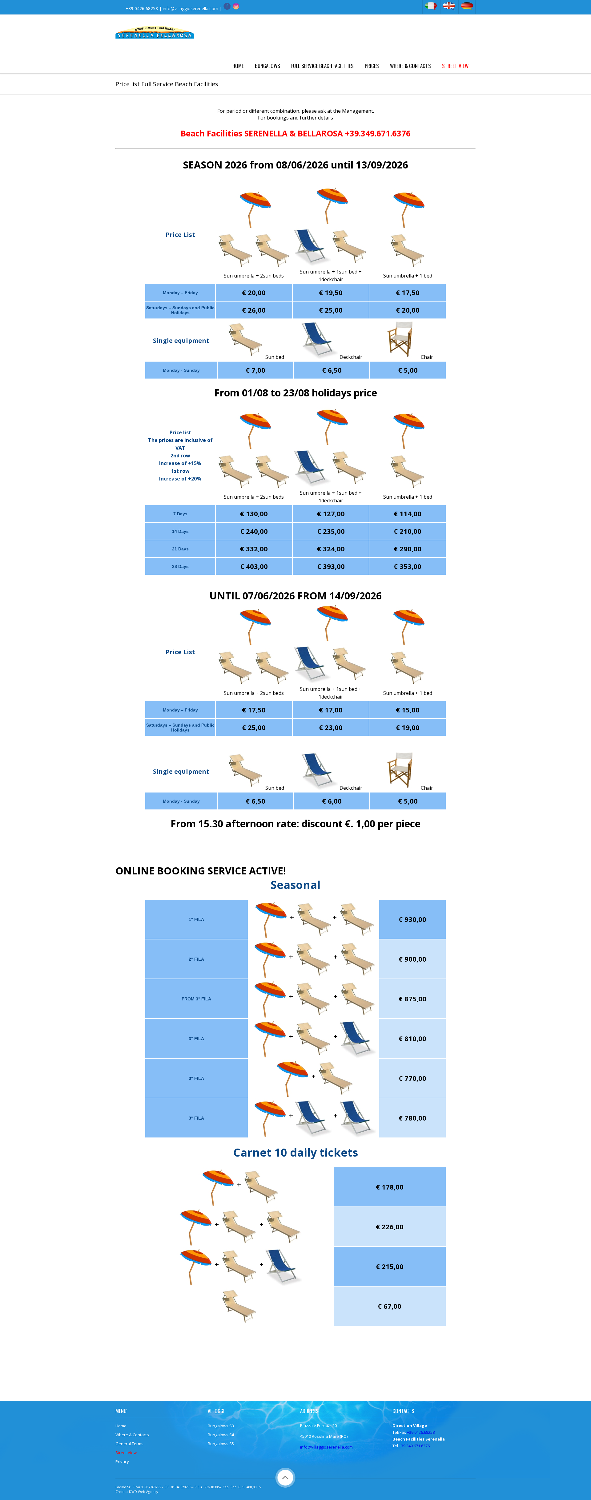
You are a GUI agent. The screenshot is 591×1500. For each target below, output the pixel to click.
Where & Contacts (410, 66)
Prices (372, 66)
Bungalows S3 (221, 1426)
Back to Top (285, 1478)
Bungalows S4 (221, 1434)
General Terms (129, 1443)
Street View (455, 66)
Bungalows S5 (221, 1443)
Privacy (122, 1461)
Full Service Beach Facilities (322, 66)
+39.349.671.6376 (414, 1446)
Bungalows (267, 66)
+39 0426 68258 (142, 8)
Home (238, 66)
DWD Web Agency (143, 1491)
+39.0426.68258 (421, 1432)
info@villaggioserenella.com (190, 8)
